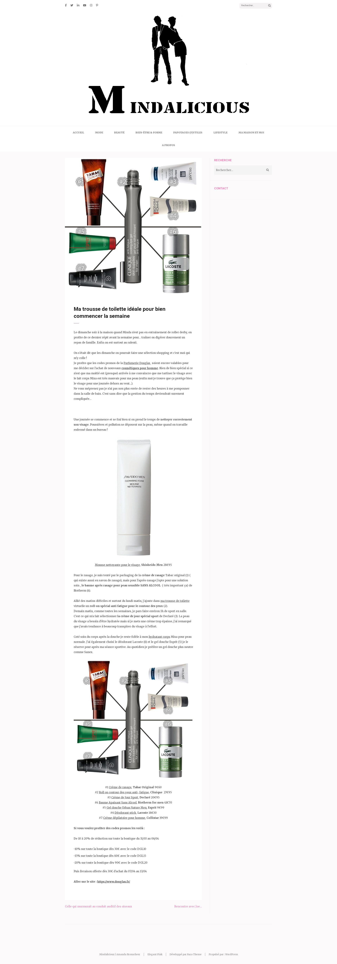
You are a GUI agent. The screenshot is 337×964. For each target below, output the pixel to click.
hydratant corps (159, 636)
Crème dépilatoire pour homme (124, 818)
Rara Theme (194, 954)
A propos (168, 145)
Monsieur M (101, 289)
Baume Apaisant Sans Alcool (118, 802)
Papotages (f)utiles (187, 132)
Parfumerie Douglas (137, 363)
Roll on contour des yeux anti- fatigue (124, 792)
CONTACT (221, 188)
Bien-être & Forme (149, 132)
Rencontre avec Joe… (188, 906)
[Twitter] (71, 5)
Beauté (119, 132)
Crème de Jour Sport (124, 797)
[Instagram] (91, 5)
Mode (99, 132)
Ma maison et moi (251, 132)
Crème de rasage (120, 787)
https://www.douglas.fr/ (113, 881)
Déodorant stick (125, 812)
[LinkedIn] (78, 5)
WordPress (231, 954)
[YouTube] (84, 5)
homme (150, 289)
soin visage (169, 289)
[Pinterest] (97, 5)
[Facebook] (66, 5)
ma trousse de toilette (175, 601)
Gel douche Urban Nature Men (127, 807)
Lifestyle (220, 132)
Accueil (78, 132)
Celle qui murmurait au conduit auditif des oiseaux (98, 906)
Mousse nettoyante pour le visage (117, 565)
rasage (158, 289)
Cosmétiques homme (131, 289)
